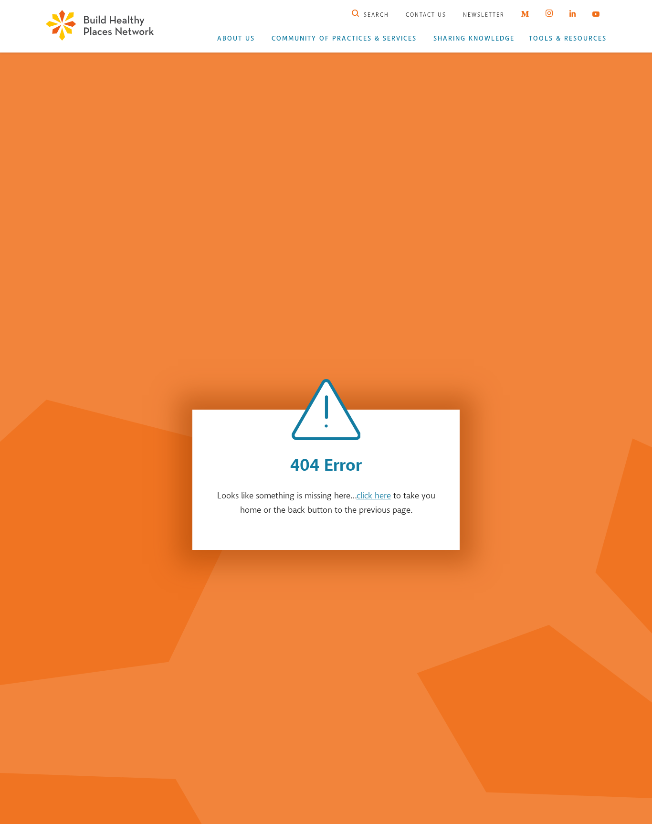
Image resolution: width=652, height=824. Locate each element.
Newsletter (484, 15)
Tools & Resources (568, 38)
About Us (236, 38)
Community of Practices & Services (344, 38)
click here (374, 495)
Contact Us (426, 15)
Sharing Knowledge (474, 38)
